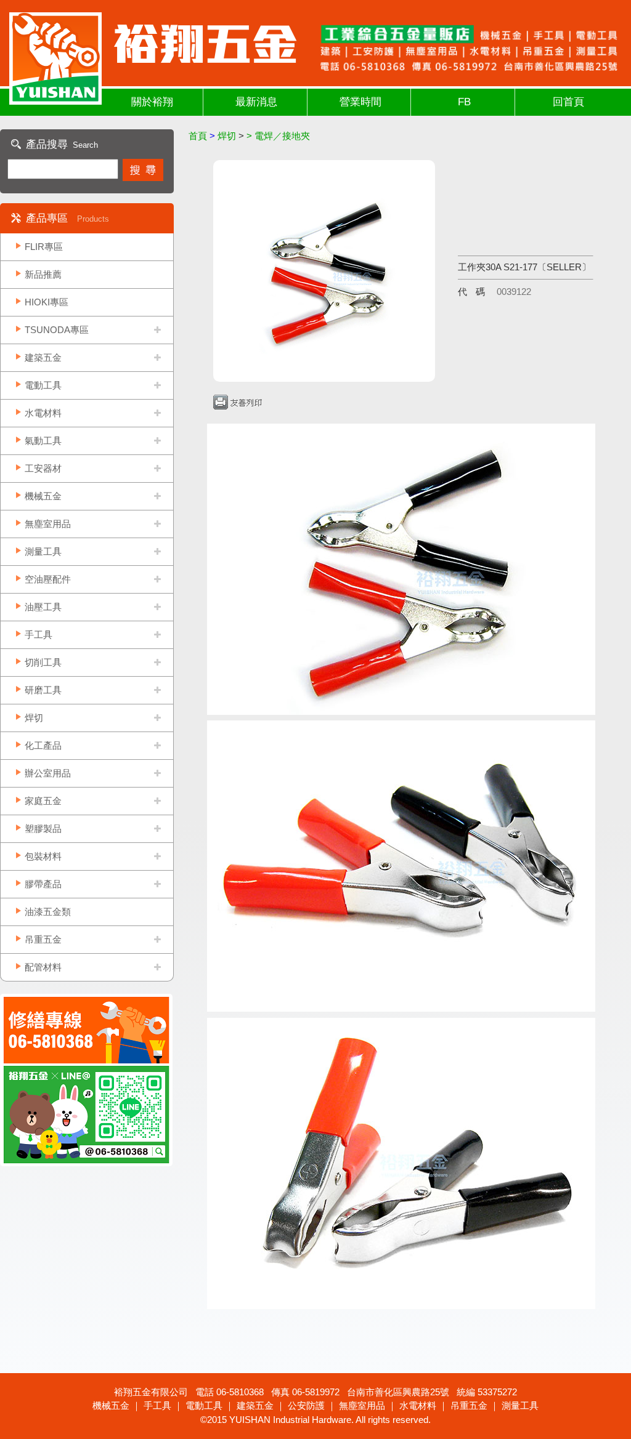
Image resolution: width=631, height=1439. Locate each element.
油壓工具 (43, 607)
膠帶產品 (43, 884)
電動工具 (43, 385)
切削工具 (43, 662)
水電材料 (43, 413)
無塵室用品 (48, 523)
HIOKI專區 (46, 302)
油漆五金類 (48, 911)
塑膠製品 (43, 828)
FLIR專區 (44, 246)
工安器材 (43, 468)
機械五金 (43, 496)
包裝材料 (43, 856)
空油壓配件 (48, 579)
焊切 (34, 717)
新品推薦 (43, 274)
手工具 (38, 634)
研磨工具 (43, 690)
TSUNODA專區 (57, 329)
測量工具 (43, 551)
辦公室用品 (48, 773)
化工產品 (43, 745)
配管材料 (43, 967)
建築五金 (43, 357)
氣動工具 (43, 440)
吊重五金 (43, 939)
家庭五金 (43, 801)
